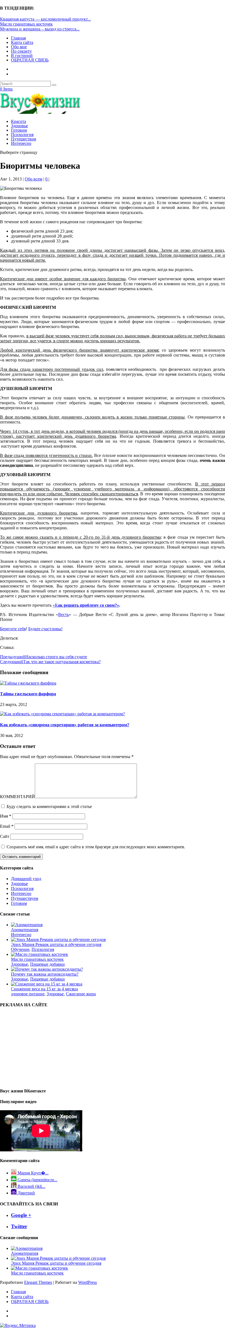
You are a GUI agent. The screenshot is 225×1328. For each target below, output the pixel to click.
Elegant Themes (38, 1282)
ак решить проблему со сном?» (88, 605)
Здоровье (19, 125)
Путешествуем (24, 898)
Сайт (4, 836)
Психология (22, 134)
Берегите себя (13, 628)
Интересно (21, 143)
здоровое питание (27, 993)
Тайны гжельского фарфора (28, 693)
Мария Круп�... (32, 1173)
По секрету (21, 51)
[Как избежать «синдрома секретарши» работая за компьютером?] (62, 713)
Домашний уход (26, 878)
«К (55, 605)
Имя (5, 816)
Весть (63, 614)
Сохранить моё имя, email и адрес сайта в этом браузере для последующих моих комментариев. (96, 846)
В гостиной (22, 55)
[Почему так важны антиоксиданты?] (47, 969)
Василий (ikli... (30, 1186)
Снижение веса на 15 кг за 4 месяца (44, 989)
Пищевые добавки (47, 964)
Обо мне (19, 46)
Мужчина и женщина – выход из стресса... (40, 29)
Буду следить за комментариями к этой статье (49, 806)
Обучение (20, 949)
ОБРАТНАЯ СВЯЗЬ (30, 60)
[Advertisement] (33, 1047)
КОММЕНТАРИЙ (17, 796)
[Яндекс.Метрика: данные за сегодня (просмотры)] (18, 1325)
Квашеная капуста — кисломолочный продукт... (45, 19)
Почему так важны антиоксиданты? (44, 974)
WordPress (87, 1282)
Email (6, 826)
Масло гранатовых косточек (26, 24)
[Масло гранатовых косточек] (39, 954)
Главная (18, 38)
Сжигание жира (81, 993)
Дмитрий (25, 1193)
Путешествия (23, 139)
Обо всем (33, 179)
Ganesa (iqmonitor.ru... (36, 1179)
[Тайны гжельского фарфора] (28, 683)
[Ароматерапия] (27, 924)
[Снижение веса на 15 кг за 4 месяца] (46, 984)
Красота (18, 121)
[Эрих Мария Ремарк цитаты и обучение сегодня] (58, 939)
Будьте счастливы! (45, 628)
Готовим (19, 130)
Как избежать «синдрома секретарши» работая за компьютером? (64, 724)
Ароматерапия (24, 929)
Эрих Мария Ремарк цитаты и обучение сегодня (56, 944)
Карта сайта (22, 42)
